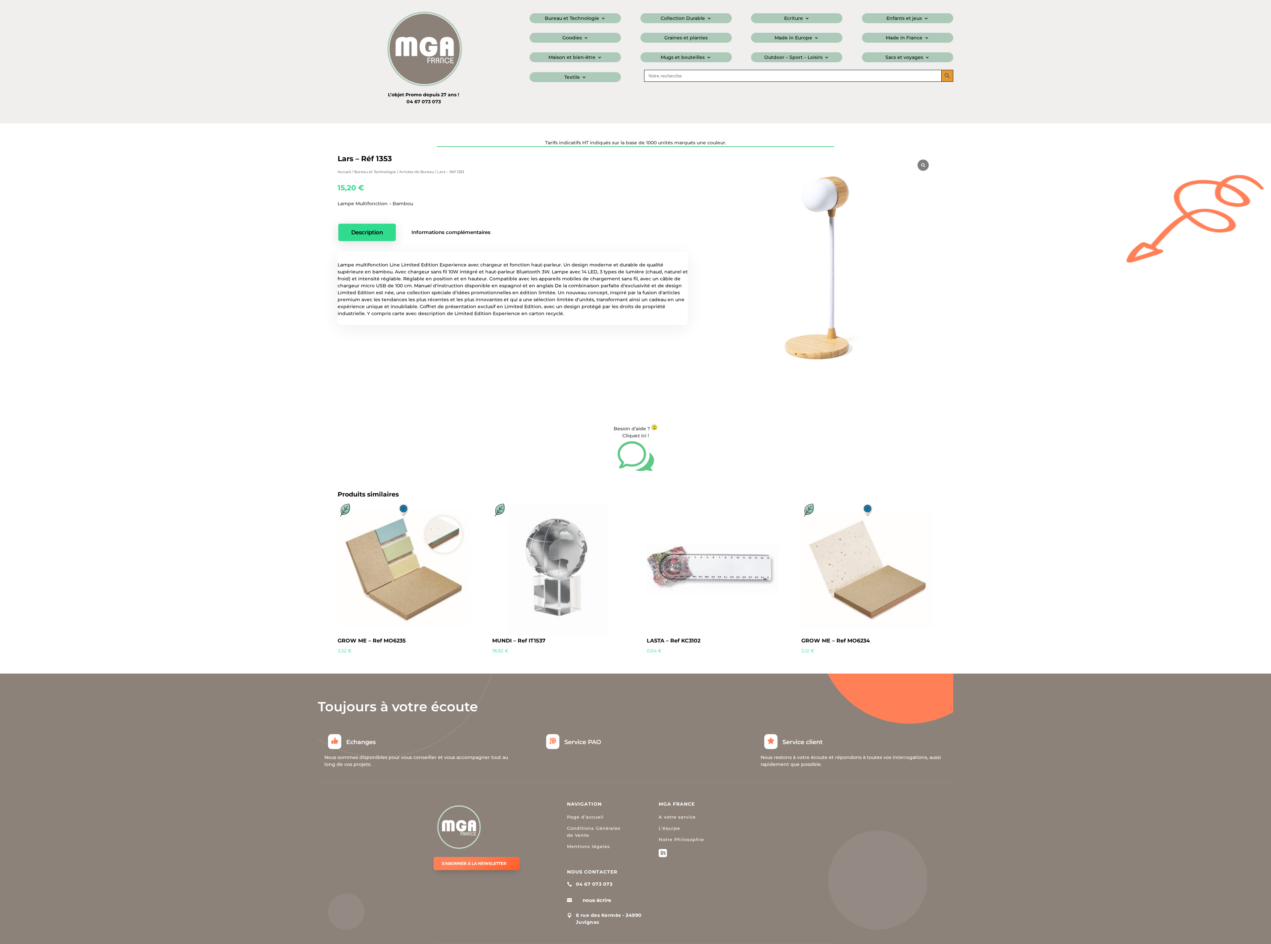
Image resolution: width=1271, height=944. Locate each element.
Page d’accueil (585, 817)
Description (367, 232)
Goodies (572, 38)
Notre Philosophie (681, 839)
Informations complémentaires (451, 232)
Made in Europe (793, 38)
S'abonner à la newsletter (474, 863)
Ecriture (793, 18)
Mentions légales (588, 846)
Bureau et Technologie (572, 18)
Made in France (904, 38)
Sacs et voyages (904, 57)
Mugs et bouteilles (683, 57)
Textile (572, 77)
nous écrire (597, 900)
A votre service (677, 817)
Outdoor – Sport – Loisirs (793, 57)
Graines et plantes (686, 38)
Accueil (344, 171)
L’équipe (669, 828)
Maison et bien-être (571, 57)
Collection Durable (683, 18)
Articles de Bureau (416, 171)
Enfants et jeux (904, 18)
